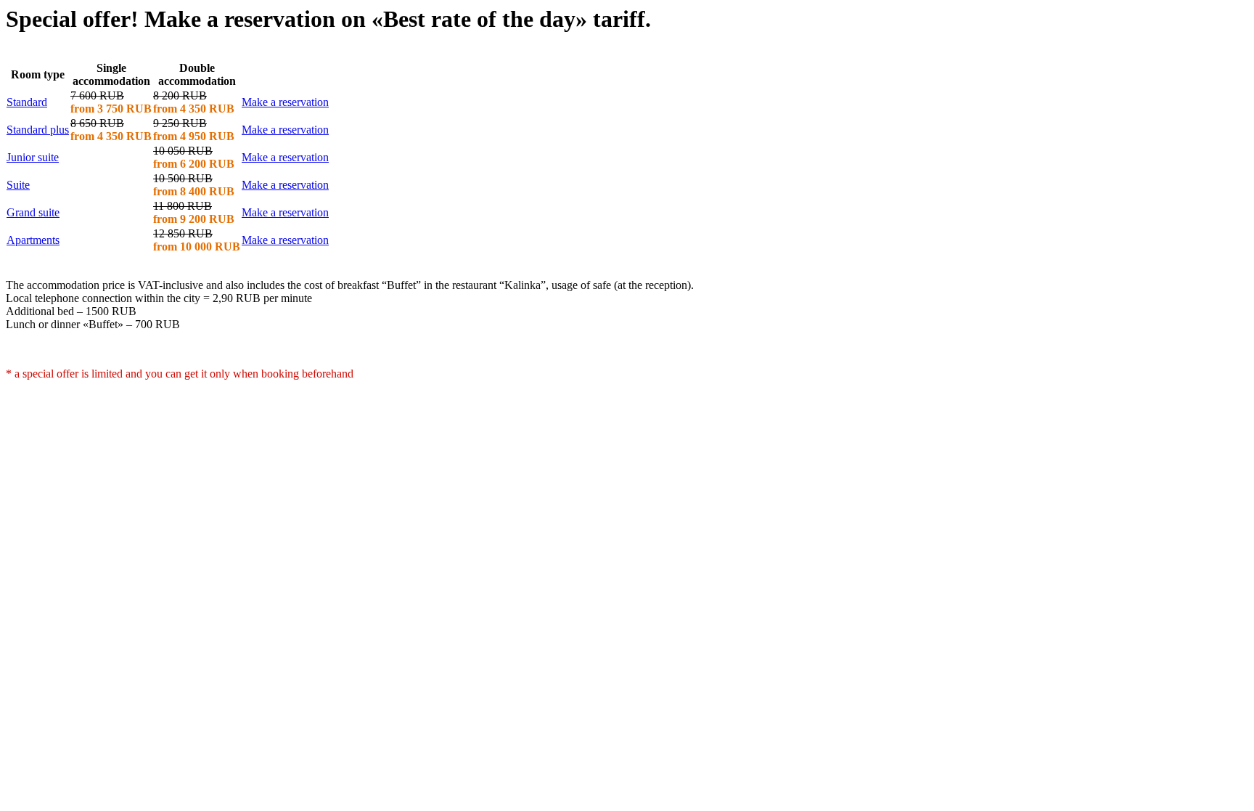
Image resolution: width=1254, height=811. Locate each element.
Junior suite (33, 157)
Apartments (33, 240)
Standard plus (38, 129)
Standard (27, 102)
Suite (18, 185)
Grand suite (33, 212)
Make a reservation (285, 102)
